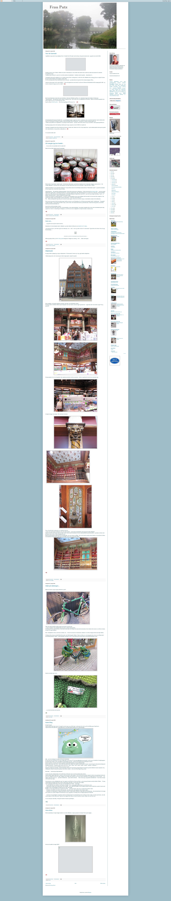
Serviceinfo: (118, 266)
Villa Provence (55, 102)
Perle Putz (119, 91)
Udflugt (52, 580)
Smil (49, 880)
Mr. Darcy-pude (60, 238)
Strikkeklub (112, 94)
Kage (111, 90)
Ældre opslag (102, 883)
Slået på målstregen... (52, 586)
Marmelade (57, 215)
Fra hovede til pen (114, 284)
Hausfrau (50, 215)
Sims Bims (48, 810)
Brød (125, 81)
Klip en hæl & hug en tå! (115, 321)
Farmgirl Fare (113, 273)
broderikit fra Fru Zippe (82, 226)
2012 (112, 178)
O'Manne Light (113, 345)
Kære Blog (48, 722)
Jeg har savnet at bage (114, 229)
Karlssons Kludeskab (115, 329)
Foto (125, 84)
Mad (117, 90)
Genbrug (124, 86)
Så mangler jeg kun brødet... (54, 143)
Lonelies (117, 236)
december (114, 179)
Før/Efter (111, 86)
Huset (113, 89)
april (112, 201)
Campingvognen (113, 82)
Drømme (124, 82)
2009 (112, 211)
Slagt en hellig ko (114, 228)
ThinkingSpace (114, 231)
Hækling (116, 89)
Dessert (119, 82)
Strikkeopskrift (116, 94)
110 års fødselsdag (119, 221)
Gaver (120, 86)
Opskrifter (112, 91)
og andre (70, 636)
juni (112, 198)
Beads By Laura (114, 235)
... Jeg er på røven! (114, 352)
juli (112, 196)
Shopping (112, 93)
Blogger (89, 892)
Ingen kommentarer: (57, 136)
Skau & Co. (113, 220)
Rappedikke (113, 337)
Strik (124, 93)
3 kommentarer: (56, 214)
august (113, 184)
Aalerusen (113, 351)
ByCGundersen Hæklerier (116, 257)
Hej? (117, 330)
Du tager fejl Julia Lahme (115, 285)
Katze (113, 90)
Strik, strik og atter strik (115, 313)
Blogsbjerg (113, 265)
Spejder (120, 93)
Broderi (50, 245)
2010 (112, 209)
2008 (112, 212)
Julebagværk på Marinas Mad (116, 250)
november (114, 181)
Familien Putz (114, 84)
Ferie (50, 580)
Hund (110, 89)
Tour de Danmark (51, 53)
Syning (121, 94)
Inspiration (53, 245)
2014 (112, 175)
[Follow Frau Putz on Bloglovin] (115, 101)
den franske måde (94, 191)
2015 (112, 173)
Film (122, 84)
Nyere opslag (48, 883)
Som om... (48, 221)
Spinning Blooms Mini (114, 282)
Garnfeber (115, 86)
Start (75, 883)
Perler (122, 91)
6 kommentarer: (56, 244)
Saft (125, 91)
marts (113, 203)
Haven (53, 215)
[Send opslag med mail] (62, 136)
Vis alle (125, 353)
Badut (112, 249)
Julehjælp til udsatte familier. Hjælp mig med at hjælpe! (120, 305)
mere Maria (113, 348)
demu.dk (112, 310)
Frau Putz (112, 85)
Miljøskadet (49, 251)
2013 (112, 176)
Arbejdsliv (111, 81)
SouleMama (113, 252)
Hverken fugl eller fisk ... (115, 243)
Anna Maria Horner (114, 281)
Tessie (125, 94)
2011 (112, 208)
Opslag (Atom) (52, 885)
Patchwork (115, 91)
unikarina (112, 246)
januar (113, 206)
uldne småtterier (113, 244)
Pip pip (112, 349)
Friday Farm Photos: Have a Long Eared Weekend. (119, 275)
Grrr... (111, 88)
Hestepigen (124, 88)
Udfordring (114, 95)
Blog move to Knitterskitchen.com (116, 311)
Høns (120, 89)
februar (113, 204)
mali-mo (112, 295)
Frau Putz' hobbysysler (120, 85)
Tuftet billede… (113, 247)
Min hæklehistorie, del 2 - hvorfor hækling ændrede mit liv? (120, 259)
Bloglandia (116, 81)
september (114, 182)
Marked (119, 90)
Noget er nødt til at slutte (115, 346)
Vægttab (117, 95)
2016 (112, 171)
